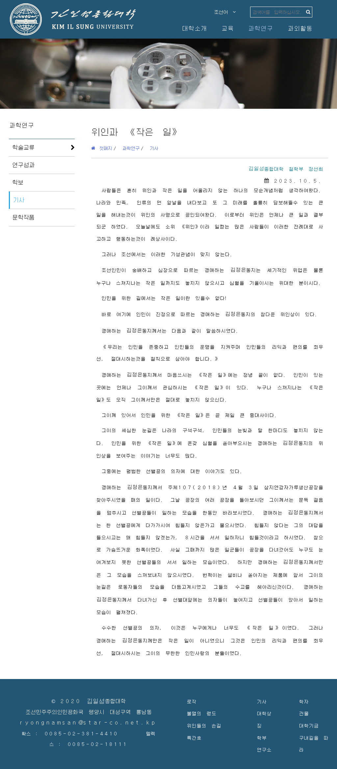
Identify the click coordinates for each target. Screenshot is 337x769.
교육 (227, 28)
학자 (304, 701)
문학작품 (23, 217)
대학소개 (194, 28)
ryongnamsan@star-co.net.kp (88, 722)
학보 (17, 182)
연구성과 (23, 165)
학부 (262, 737)
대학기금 (309, 725)
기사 (18, 200)
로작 (191, 701)
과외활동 (299, 28)
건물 (304, 713)
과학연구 (260, 28)
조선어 (223, 12)
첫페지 (103, 148)
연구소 (264, 749)
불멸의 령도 (201, 713)
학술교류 (23, 147)
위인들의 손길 (204, 725)
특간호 (194, 737)
